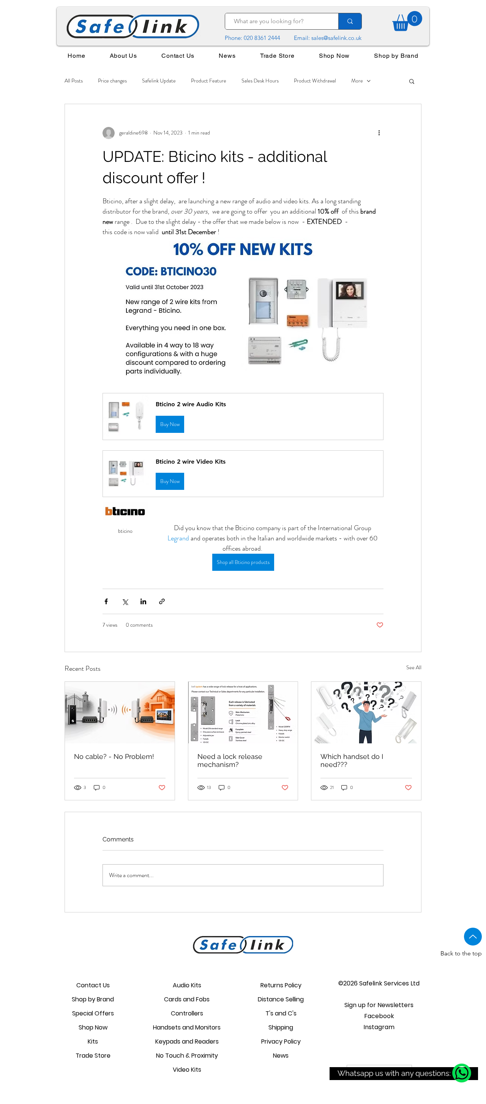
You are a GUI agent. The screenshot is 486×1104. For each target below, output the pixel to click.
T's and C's (281, 1013)
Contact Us (93, 985)
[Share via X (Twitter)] (124, 601)
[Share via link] (162, 601)
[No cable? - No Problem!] (120, 712)
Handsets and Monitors (187, 1027)
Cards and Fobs (187, 999)
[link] (407, 21)
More (357, 80)
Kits (93, 1041)
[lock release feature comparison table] (243, 712)
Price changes (112, 80)
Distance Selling (281, 999)
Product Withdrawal (315, 80)
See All (413, 667)
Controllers (187, 1013)
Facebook (379, 1016)
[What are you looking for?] (349, 21)
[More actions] (378, 133)
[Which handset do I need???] (366, 712)
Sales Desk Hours (260, 80)
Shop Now (93, 1027)
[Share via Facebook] (106, 601)
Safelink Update (159, 80)
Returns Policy (280, 985)
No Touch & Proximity (187, 1055)
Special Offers (93, 1013)
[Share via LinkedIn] (143, 601)
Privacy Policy (281, 1041)
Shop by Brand (93, 999)
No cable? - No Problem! (114, 756)
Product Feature (208, 80)
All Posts (74, 80)
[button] (411, 81)
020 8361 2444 (262, 37)
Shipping (280, 1027)
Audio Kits (187, 985)
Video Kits (187, 1069)
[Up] (473, 937)
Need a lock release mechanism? (229, 760)
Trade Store (93, 1055)
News (281, 1055)
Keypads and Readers (187, 1041)
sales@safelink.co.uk (336, 37)
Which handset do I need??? (351, 760)
